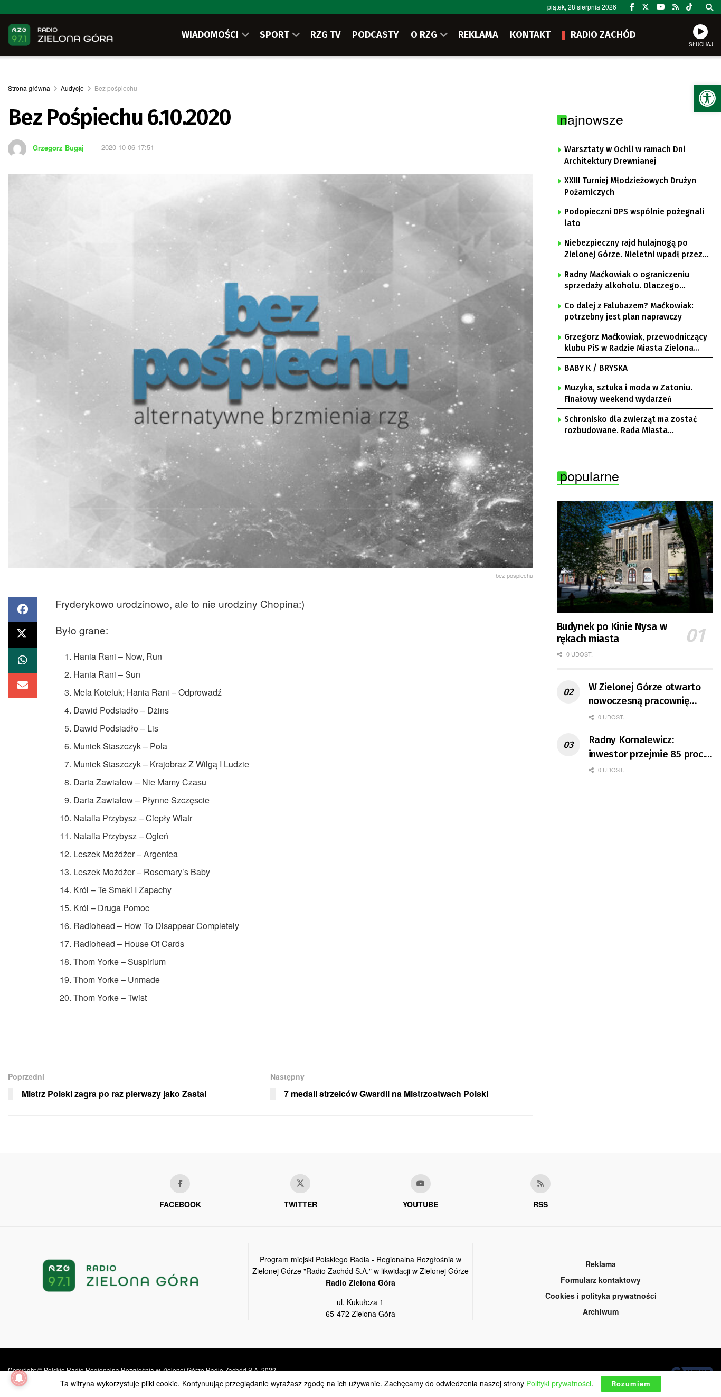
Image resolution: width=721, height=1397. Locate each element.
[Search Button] (709, 7)
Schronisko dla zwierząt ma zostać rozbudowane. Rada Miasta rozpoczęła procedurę (630, 426)
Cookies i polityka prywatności (601, 1295)
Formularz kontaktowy (601, 1279)
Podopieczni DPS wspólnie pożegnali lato (634, 217)
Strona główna (29, 87)
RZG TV (325, 35)
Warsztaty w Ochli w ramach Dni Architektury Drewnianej (624, 155)
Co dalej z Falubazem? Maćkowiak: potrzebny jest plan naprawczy (629, 311)
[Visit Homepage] (60, 35)
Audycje (72, 87)
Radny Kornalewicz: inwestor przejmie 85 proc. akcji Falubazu (647, 747)
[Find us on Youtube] (421, 1183)
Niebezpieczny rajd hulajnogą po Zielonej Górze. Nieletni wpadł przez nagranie (633, 249)
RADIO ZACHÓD (603, 35)
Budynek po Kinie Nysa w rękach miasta (612, 633)
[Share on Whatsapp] (22, 660)
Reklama (600, 1264)
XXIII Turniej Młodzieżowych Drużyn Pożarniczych (630, 186)
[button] (707, 98)
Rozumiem (631, 1384)
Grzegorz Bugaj (58, 147)
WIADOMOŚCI (210, 35)
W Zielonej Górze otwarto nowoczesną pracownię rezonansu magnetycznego (648, 694)
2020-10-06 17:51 (127, 147)
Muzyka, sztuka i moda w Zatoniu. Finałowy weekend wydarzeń (628, 393)
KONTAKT (530, 35)
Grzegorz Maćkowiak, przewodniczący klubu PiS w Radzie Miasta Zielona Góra (635, 343)
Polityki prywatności (558, 1383)
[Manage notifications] (19, 1378)
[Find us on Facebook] (632, 7)
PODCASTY (375, 35)
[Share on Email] (22, 685)
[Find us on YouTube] (661, 7)
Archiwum (601, 1311)
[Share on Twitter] (22, 635)
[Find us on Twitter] (645, 7)
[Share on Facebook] (22, 609)
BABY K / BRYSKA (596, 368)
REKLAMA (478, 35)
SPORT (274, 35)
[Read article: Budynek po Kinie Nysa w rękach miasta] (635, 557)
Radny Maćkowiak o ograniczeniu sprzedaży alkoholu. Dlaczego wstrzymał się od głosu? (626, 281)
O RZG (424, 35)
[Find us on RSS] (675, 7)
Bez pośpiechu (115, 87)
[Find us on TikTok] (689, 7)
